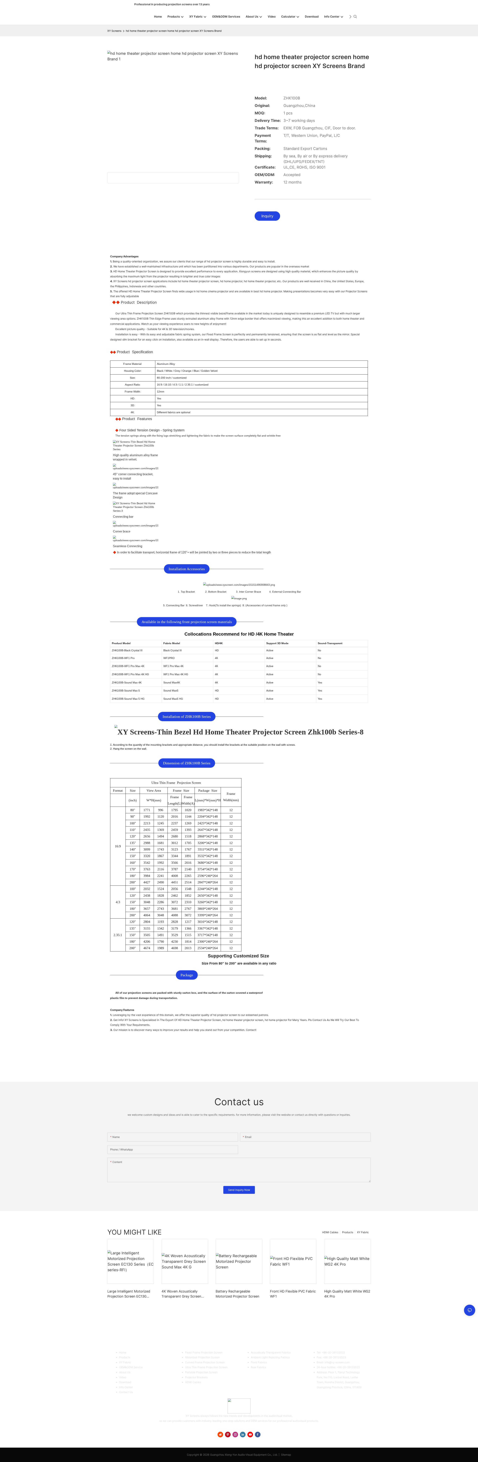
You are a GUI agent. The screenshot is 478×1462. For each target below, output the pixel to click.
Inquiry (267, 216)
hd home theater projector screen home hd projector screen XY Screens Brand (174, 30)
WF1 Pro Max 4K (173, 666)
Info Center (126, 1387)
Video (122, 1377)
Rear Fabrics (258, 1367)
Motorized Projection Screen (202, 1357)
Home (122, 1352)
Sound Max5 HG (173, 698)
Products (347, 1232)
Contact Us (126, 1392)
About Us (124, 1372)
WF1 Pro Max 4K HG (175, 674)
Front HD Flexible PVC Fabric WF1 (293, 1293)
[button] (350, 16)
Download (125, 1382)
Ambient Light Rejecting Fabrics (270, 1357)
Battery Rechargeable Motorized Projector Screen (237, 1293)
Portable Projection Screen (201, 1372)
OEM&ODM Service (131, 1367)
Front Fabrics (259, 1362)
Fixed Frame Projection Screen (203, 1352)
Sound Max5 (170, 690)
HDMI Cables (330, 1232)
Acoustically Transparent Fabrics (271, 1352)
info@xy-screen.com (337, 1362)
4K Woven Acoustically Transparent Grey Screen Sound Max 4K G (181, 1294)
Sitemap (285, 1454)
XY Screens (114, 30)
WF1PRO (169, 658)
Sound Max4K (171, 682)
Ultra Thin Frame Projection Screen (206, 1367)
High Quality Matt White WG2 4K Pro (347, 1293)
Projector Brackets (196, 1377)
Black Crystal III (172, 650)
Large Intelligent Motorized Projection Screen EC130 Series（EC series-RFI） (128, 1294)
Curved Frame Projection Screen (205, 1362)
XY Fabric (363, 1232)
